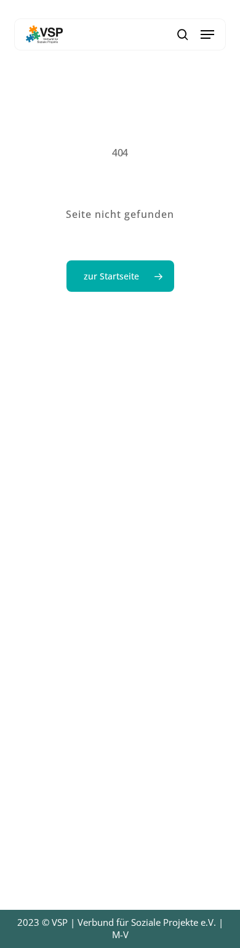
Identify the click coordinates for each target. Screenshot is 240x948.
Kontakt (34, 723)
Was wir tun (45, 675)
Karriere (34, 691)
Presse (31, 707)
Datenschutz (46, 809)
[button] (207, 34)
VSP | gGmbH (85, 8)
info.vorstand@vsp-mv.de (103, 591)
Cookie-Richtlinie (57, 825)
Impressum (43, 841)
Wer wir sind (46, 659)
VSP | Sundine (155, 8)
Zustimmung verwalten (19, 929)
